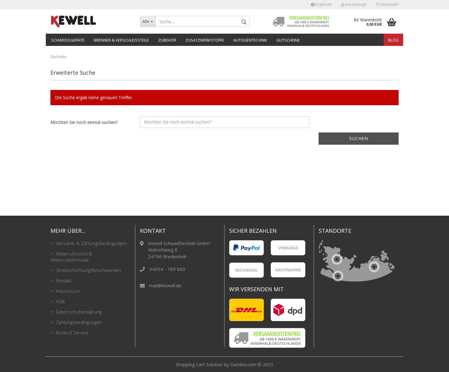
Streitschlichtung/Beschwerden (88, 270)
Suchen (358, 138)
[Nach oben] (432, 362)
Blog (393, 40)
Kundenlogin (355, 4)
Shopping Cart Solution (199, 364)
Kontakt (63, 280)
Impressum (67, 291)
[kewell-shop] (90, 21)
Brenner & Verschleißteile (121, 40)
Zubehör (167, 40)
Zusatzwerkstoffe (204, 40)
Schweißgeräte (68, 40)
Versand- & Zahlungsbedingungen (91, 243)
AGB (60, 301)
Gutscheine (288, 40)
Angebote (323, 4)
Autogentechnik (250, 40)
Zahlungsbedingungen (78, 322)
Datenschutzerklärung (78, 312)
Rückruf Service (71, 332)
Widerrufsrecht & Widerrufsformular (71, 257)
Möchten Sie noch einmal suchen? (84, 122)
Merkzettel (389, 4)
